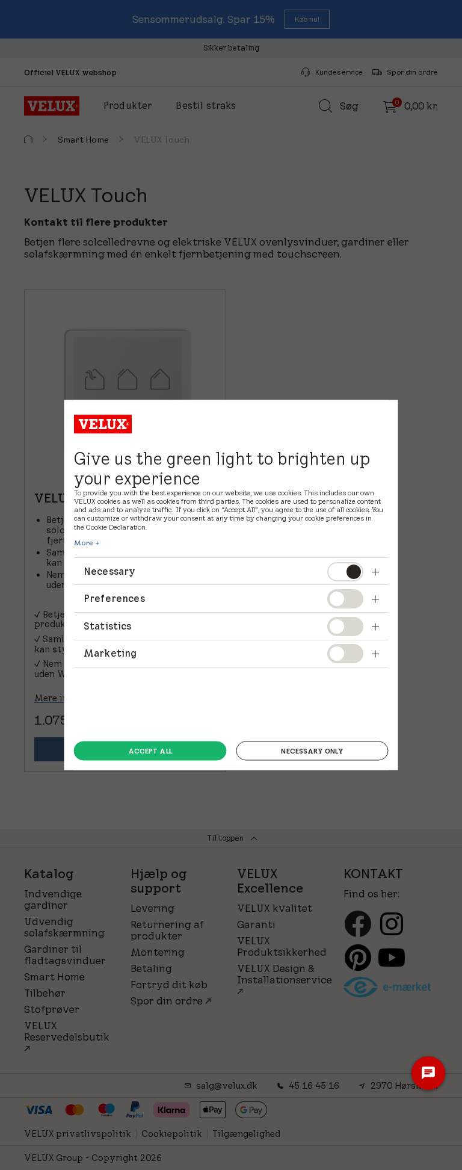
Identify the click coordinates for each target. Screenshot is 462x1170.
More (83, 542)
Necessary (109, 571)
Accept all (150, 750)
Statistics (108, 625)
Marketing (110, 653)
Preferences (114, 598)
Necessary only (312, 750)
